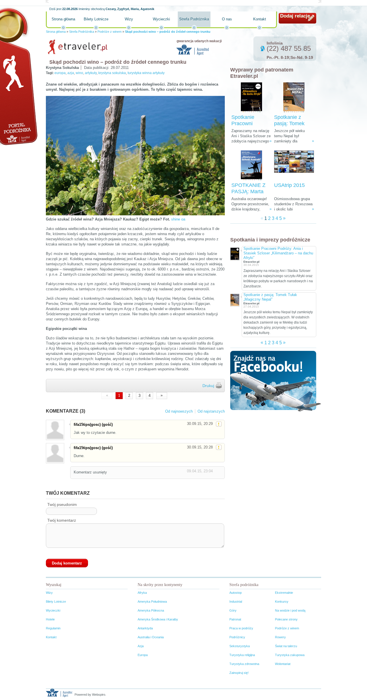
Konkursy (281, 601)
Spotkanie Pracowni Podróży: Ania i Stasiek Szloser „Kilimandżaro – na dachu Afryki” (278, 253)
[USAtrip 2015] (294, 165)
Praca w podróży (241, 628)
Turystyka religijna (242, 655)
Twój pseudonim (62, 504)
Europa (143, 655)
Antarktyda (145, 628)
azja (70, 73)
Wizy (129, 19)
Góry (233, 610)
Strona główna (63, 19)
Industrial (235, 601)
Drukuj (208, 385)
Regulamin (53, 628)
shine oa (178, 219)
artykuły (91, 73)
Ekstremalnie (284, 592)
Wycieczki (161, 19)
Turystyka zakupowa (289, 655)
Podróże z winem (109, 31)
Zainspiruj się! (239, 672)
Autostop (235, 592)
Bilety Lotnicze (96, 19)
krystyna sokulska (112, 73)
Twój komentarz (61, 520)
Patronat (235, 619)
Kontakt (259, 19)
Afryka (142, 592)
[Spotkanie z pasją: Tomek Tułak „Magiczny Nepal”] (293, 97)
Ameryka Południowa (152, 601)
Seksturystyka (239, 646)
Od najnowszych (179, 411)
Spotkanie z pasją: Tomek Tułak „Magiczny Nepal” (270, 297)
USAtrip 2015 (289, 185)
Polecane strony (286, 619)
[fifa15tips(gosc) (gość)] (55, 430)
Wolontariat (282, 664)
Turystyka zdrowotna (244, 664)
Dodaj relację (295, 16)
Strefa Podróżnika (194, 19)
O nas (227, 19)
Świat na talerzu (286, 646)
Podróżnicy (237, 637)
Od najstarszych (211, 411)
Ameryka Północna (151, 610)
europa (60, 73)
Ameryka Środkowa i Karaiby (158, 619)
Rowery (280, 637)
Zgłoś (219, 424)
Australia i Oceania (151, 637)
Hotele (50, 619)
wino (79, 73)
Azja (141, 646)
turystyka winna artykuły (146, 73)
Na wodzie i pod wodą (290, 610)
